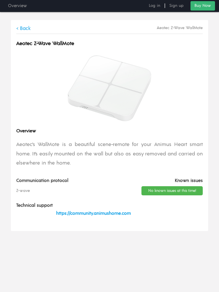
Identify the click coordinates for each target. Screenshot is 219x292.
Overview (17, 6)
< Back (23, 28)
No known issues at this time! (172, 191)
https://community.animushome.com (93, 213)
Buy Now (202, 6)
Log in (154, 6)
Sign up (176, 6)
